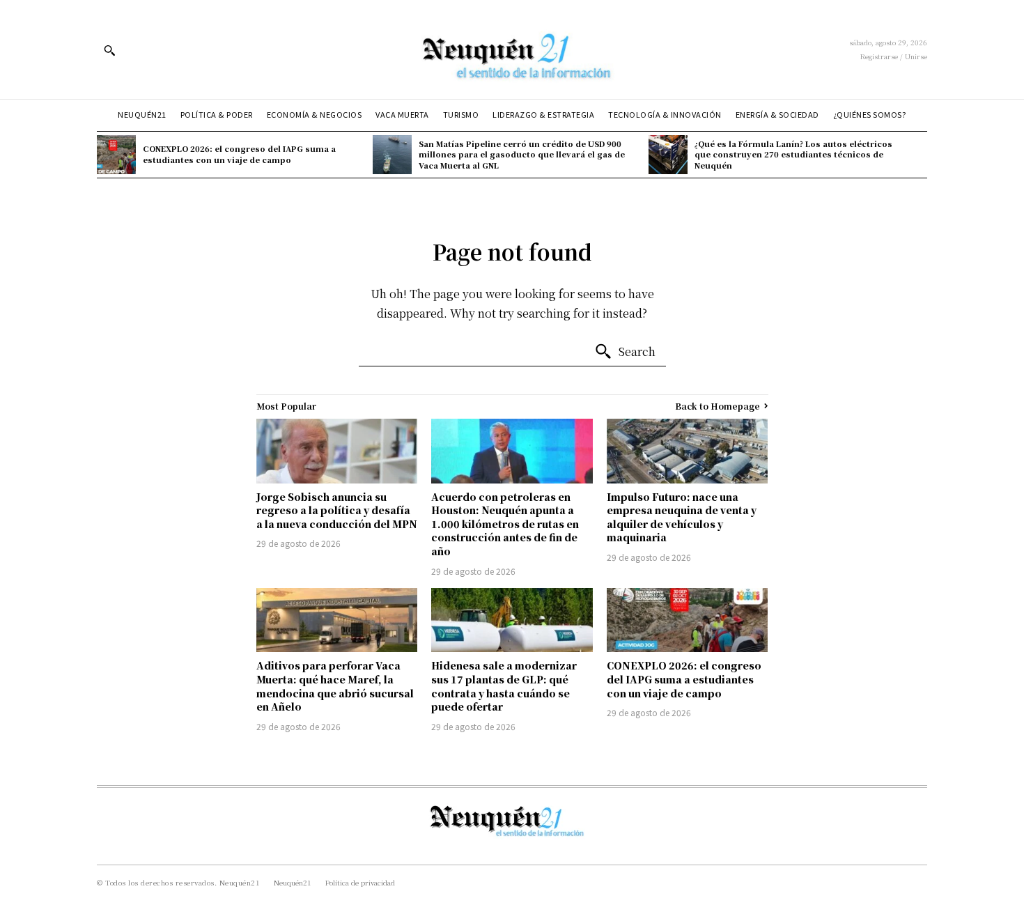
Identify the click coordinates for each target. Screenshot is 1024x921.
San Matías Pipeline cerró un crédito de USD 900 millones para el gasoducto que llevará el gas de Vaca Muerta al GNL (522, 154)
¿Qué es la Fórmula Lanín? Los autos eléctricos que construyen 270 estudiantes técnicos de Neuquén (793, 154)
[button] (109, 50)
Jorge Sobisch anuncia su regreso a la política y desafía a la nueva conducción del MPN (336, 510)
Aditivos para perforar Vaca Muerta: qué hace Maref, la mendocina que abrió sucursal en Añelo (335, 685)
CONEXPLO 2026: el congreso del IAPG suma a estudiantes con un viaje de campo (239, 153)
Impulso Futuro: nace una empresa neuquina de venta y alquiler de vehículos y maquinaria (682, 517)
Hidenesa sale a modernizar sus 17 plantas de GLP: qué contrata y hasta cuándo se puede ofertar (504, 685)
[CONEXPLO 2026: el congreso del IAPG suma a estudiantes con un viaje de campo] (116, 154)
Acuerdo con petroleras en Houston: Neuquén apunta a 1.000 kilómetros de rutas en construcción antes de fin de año (505, 524)
